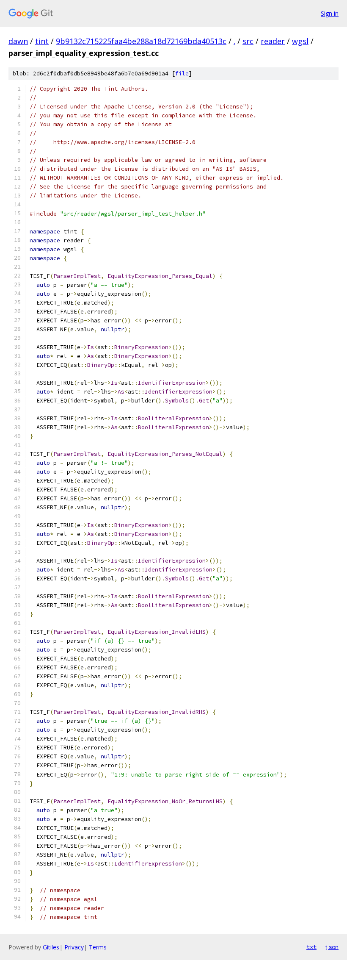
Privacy (74, 947)
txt (311, 947)
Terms (98, 947)
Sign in (330, 13)
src (247, 41)
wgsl (300, 41)
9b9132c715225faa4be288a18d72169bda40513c (141, 41)
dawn (18, 41)
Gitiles (51, 947)
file (182, 73)
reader (273, 41)
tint (42, 41)
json (332, 947)
